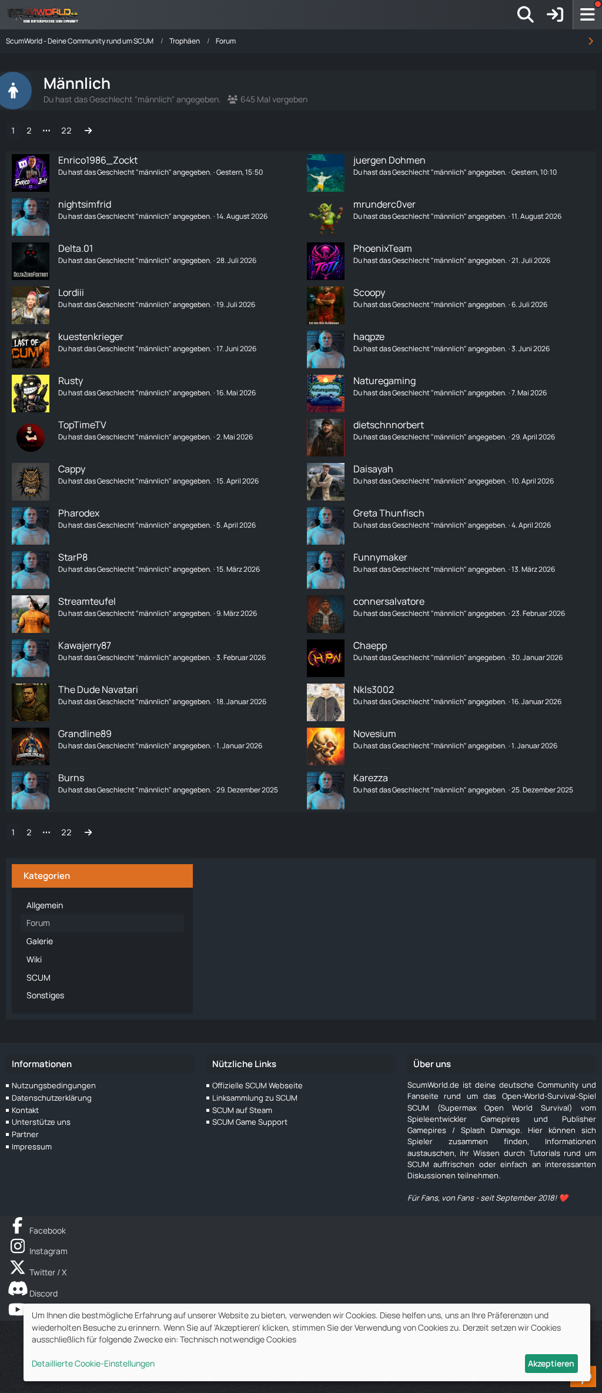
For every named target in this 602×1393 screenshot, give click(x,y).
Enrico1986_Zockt (98, 160)
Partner (25, 1134)
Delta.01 (75, 248)
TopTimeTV (82, 424)
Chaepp (370, 645)
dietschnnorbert (388, 424)
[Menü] (587, 14)
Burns (71, 777)
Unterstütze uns (41, 1122)
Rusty (70, 380)
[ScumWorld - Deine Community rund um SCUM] (47, 14)
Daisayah (373, 468)
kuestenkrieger (90, 336)
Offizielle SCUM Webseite (257, 1085)
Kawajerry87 (84, 645)
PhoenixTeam (382, 248)
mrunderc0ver (384, 204)
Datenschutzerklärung (52, 1097)
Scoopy (369, 292)
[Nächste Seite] (88, 130)
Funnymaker (380, 557)
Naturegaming (384, 380)
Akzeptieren (551, 1363)
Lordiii (71, 292)
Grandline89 (85, 733)
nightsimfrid (84, 204)
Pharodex (78, 512)
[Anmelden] (555, 14)
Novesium (374, 733)
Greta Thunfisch (388, 512)
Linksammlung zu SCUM (254, 1097)
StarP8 (73, 557)
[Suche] (525, 14)
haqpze (368, 336)
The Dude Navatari (98, 689)
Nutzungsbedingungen (54, 1085)
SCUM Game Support (249, 1122)
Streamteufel (87, 601)
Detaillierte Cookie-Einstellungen (93, 1363)
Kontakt (25, 1110)
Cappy (71, 468)
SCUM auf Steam (242, 1110)
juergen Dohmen (389, 160)
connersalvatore (388, 601)
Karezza (370, 777)
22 (66, 130)
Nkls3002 (373, 689)
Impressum (32, 1146)
